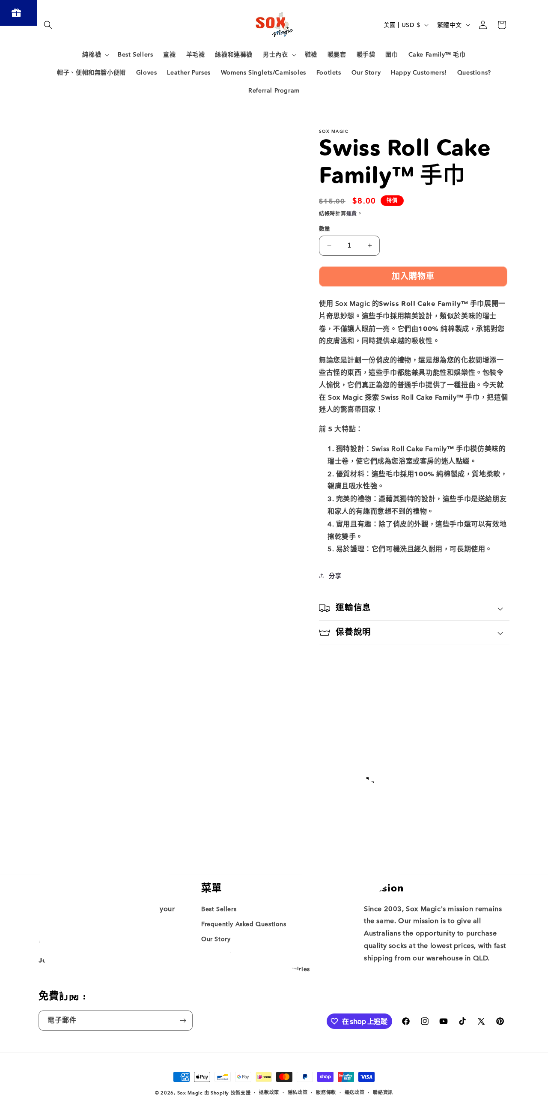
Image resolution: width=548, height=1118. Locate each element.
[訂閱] (341, 842)
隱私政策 (298, 1092)
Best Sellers (218, 909)
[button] (48, 24)
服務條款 (326, 1092)
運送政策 (355, 1092)
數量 (325, 228)
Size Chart (216, 954)
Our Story (215, 939)
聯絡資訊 (383, 1092)
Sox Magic (190, 1093)
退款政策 (269, 1092)
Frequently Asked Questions (243, 924)
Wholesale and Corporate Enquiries (255, 969)
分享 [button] (335, 576)
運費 (351, 214)
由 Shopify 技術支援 (227, 1093)
